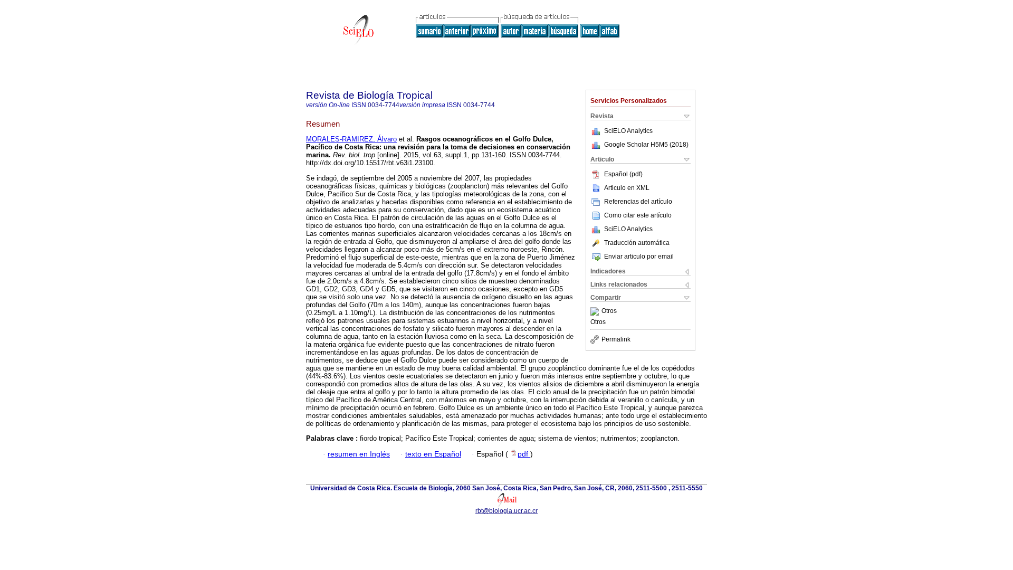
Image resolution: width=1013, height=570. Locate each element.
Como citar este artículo (638, 215)
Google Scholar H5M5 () (646, 144)
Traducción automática (637, 242)
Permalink (615, 339)
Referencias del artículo (638, 201)
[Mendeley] (595, 311)
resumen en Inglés (359, 454)
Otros (609, 311)
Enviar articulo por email (639, 256)
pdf (524, 454)
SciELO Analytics (628, 131)
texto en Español (433, 454)
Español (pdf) (623, 174)
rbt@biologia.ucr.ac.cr (506, 511)
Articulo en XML (626, 188)
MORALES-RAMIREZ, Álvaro (351, 139)
